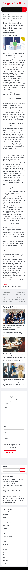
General (5, 531)
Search (5, 466)
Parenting (5, 550)
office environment (16, 286)
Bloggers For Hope (14, 3)
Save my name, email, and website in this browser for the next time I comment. (13, 446)
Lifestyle (5, 541)
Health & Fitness (7, 536)
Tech (4, 558)
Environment (6, 525)
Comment (7, 407)
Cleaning (5, 520)
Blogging (5, 515)
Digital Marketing (8, 523)
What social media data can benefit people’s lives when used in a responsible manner (13, 327)
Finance (5, 528)
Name (6, 426)
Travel (4, 563)
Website (6, 438)
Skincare (5, 555)
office (8, 286)
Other (4, 547)
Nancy (16, 36)
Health (4, 533)
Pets (4, 552)
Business (5, 284)
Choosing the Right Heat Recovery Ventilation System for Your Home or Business (13, 492)
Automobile (6, 512)
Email (6, 432)
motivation (6, 544)
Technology (6, 560)
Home (4, 539)
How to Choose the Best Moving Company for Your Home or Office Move (12, 485)
